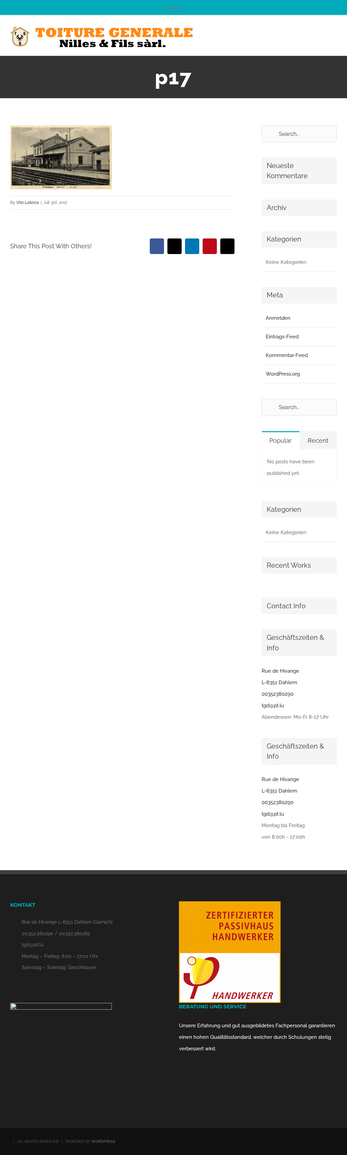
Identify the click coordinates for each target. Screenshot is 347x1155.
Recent (318, 440)
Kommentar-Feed (287, 355)
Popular (280, 440)
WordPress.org (283, 374)
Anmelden (278, 318)
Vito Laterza (27, 202)
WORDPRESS (103, 1141)
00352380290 (277, 694)
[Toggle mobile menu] (334, 34)
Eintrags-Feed (282, 337)
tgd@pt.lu (173, 7)
